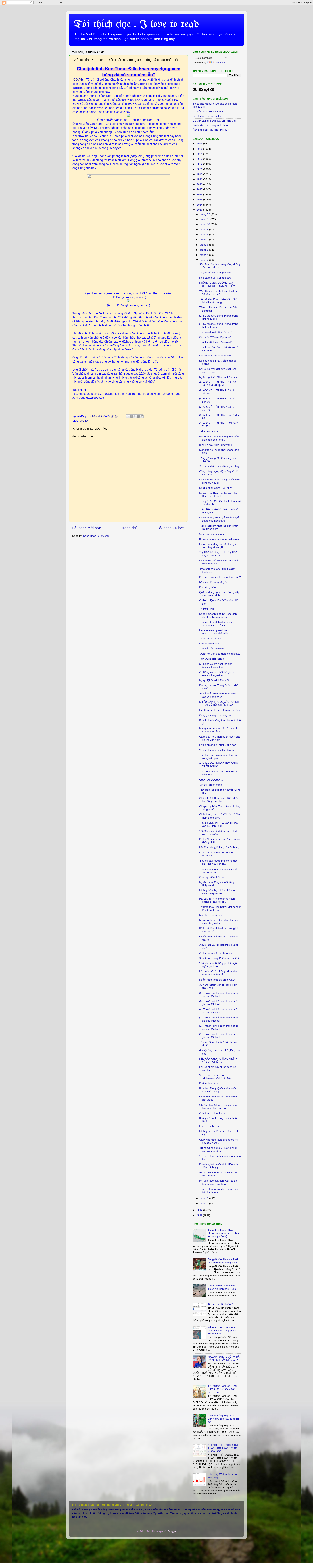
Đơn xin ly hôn (207, 587)
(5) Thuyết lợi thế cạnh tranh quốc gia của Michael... (218, 1003)
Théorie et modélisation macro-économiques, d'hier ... (217, 623)
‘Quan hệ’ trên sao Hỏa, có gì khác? (219, 653)
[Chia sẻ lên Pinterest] (142, 416)
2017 (200, 189)
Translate (219, 62)
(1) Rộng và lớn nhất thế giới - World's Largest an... (216, 674)
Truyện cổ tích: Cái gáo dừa (215, 272)
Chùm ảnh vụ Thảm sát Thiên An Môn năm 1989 (222, 1287)
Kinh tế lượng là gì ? (210, 643)
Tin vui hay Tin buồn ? (220, 1304)
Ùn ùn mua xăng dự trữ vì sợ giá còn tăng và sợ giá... (218, 546)
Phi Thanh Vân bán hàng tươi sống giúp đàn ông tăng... (219, 438)
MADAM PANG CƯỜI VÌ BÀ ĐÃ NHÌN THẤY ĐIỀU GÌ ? (223, 1358)
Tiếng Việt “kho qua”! (211, 431)
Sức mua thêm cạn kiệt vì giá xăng (219, 466)
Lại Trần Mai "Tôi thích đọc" (208, 111)
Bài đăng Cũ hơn (171, 528)
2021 (200, 169)
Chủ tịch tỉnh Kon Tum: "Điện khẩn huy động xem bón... (219, 800)
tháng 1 (204, 1203)
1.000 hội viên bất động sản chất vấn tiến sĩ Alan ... (218, 832)
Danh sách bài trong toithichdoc (211, 125)
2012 (200, 1210)
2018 (200, 184)
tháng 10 (205, 224)
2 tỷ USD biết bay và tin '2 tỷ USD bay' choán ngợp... (218, 554)
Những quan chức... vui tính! (215, 487)
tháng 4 (204, 254)
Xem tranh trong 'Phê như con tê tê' (219, 958)
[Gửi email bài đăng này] (128, 416)
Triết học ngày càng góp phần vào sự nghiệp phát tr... (218, 756)
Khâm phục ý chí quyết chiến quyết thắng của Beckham (219, 519)
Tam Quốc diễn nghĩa (211, 658)
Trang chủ (129, 528)
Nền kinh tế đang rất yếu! (213, 582)
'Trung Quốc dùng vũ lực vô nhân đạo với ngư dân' (218, 1149)
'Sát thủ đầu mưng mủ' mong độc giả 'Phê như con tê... (218, 862)
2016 (200, 194)
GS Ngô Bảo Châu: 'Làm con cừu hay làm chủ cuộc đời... (218, 1106)
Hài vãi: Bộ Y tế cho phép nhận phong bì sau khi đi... (217, 900)
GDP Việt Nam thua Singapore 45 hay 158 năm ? (218, 1141)
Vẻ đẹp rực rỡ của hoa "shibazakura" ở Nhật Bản (215, 1077)
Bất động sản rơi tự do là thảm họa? (220, 577)
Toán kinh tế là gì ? (210, 638)
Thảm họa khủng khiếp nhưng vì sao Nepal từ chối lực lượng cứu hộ (223, 1233)
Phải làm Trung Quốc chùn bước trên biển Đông (218, 1090)
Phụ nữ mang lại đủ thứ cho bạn (217, 744)
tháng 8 (204, 234)
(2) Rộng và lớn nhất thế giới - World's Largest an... (216, 665)
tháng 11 (205, 219)
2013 (200, 209)
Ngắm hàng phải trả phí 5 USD (217, 979)
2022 (200, 164)
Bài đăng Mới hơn (86, 528)
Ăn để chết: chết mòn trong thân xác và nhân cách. (217, 695)
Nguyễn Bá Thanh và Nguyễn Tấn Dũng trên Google (218, 494)
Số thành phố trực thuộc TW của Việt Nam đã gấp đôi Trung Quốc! (224, 1330)
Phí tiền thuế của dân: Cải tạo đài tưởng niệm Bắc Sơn (218, 1182)
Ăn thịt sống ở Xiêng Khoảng (215, 953)
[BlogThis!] (131, 416)
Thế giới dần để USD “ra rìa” (215, 332)
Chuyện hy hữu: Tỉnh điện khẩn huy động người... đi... (219, 808)
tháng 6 (204, 244)
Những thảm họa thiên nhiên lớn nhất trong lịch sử (217, 892)
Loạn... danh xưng (209, 1126)
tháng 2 (204, 1198)
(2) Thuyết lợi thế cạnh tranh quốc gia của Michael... (218, 1027)
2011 (200, 1215)
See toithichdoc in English (207, 116)
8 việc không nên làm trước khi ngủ (219, 538)
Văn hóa (85, 421)
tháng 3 (204, 259)
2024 (200, 153)
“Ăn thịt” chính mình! (211, 784)
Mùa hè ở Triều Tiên (210, 915)
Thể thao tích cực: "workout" (215, 342)
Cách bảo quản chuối (211, 533)
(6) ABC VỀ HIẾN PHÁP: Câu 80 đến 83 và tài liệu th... (217, 384)
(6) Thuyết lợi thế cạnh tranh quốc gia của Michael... (218, 994)
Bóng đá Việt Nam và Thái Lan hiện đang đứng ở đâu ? (224, 1261)
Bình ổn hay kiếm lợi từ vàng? (216, 444)
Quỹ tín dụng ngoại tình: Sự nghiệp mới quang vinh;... (219, 594)
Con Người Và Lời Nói (211, 877)
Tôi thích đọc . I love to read (136, 24)
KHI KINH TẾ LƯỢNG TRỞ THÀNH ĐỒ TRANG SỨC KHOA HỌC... (223, 1448)
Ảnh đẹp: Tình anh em (212, 1113)
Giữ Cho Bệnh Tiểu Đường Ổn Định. (220, 710)
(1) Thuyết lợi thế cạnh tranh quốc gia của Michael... (218, 1036)
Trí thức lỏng (206, 608)
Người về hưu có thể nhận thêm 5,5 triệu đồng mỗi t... (219, 922)
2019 (200, 179)
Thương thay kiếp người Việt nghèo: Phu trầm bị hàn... (220, 908)
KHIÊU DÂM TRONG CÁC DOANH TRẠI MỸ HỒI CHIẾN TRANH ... (219, 703)
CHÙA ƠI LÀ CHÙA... (211, 779)
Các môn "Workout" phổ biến (215, 337)
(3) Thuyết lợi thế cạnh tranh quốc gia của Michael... (218, 1019)
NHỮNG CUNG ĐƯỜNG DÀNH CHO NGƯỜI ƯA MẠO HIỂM (217, 284)
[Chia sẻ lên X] (135, 416)
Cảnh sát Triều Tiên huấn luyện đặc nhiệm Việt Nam (219, 738)
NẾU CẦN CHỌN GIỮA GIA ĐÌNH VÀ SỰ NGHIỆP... (218, 1060)
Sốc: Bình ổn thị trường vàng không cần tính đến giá (219, 266)
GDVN (77, 79)
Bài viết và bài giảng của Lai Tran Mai (214, 120)
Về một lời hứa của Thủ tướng (216, 749)
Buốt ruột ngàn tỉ (208, 1083)
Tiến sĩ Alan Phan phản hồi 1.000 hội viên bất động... (218, 301)
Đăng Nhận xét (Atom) (96, 535)
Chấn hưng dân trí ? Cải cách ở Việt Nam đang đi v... (220, 816)
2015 (200, 199)
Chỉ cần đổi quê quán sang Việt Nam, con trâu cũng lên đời (224, 1418)
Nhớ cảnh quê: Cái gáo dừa (215, 277)
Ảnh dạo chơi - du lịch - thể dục (211, 129)
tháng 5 (204, 249)
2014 (200, 204)
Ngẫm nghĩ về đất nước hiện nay (218, 377)
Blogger (172, 1531)
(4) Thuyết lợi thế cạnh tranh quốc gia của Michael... (218, 1011)
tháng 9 (204, 229)
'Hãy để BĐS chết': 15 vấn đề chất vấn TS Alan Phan (218, 824)
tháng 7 (204, 239)
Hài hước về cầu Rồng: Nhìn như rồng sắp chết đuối (218, 973)
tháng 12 (205, 214)
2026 (200, 143)
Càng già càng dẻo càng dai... (216, 715)
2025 (200, 148)
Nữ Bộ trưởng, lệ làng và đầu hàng (219, 847)
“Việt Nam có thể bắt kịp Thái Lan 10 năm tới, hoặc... (218, 293)
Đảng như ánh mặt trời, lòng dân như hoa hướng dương (218, 615)
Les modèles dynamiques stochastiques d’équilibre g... (217, 632)
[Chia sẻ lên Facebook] (138, 416)
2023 (200, 158)
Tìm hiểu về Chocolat (211, 648)
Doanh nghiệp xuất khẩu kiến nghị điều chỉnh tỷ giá (218, 1166)
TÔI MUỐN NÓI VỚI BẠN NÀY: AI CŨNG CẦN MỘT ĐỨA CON (222, 1389)
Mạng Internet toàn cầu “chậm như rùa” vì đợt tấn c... (219, 730)
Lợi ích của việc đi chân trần (215, 355)
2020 (200, 174)
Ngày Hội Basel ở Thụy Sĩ (214, 680)
